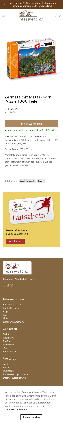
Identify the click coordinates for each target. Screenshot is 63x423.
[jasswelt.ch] (31, 16)
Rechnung (8, 337)
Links (5, 318)
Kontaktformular (11, 308)
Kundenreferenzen (12, 304)
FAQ (5, 315)
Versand (7, 367)
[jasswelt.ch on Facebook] (4, 286)
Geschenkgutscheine (13, 321)
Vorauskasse (9, 351)
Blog (5, 311)
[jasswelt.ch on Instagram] (8, 286)
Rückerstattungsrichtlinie (15, 374)
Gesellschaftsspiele (27, 181)
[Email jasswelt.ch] (11, 286)
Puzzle (40, 181)
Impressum (8, 370)
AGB (5, 364)
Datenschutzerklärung (14, 377)
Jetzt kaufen (15, 241)
